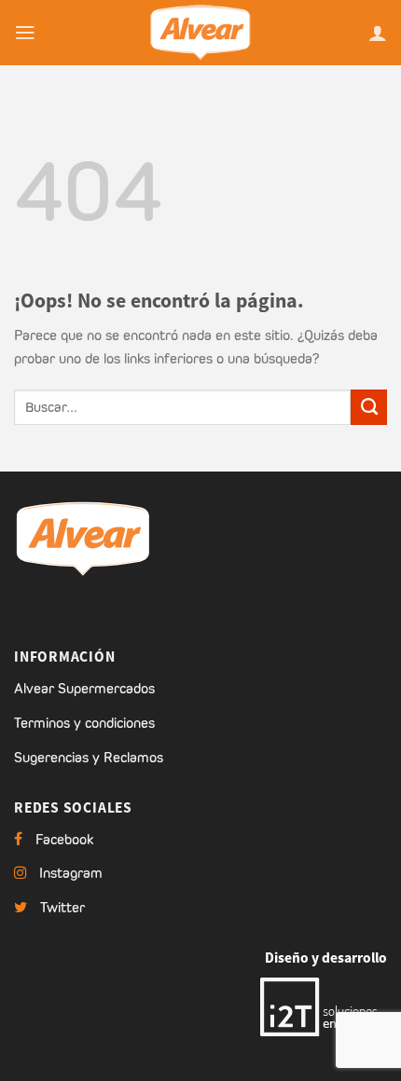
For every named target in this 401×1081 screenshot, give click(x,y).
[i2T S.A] (323, 1005)
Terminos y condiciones (84, 723)
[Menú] (25, 32)
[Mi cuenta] (377, 32)
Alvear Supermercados (84, 688)
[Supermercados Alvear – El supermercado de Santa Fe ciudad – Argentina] (200, 32)
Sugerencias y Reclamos (88, 757)
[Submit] (369, 407)
